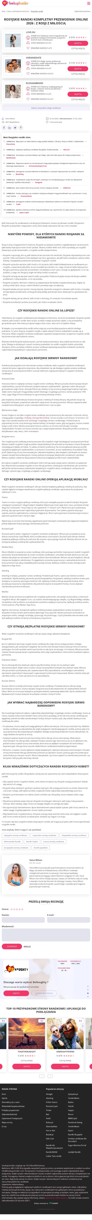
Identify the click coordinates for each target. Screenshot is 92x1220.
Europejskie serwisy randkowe (16, 848)
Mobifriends (10, 158)
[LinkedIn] (9, 128)
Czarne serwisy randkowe (53, 841)
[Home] (15, 3)
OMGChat (66, 188)
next (50, 1076)
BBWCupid (72, 1118)
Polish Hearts (51, 1102)
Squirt (70, 1130)
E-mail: (50, 915)
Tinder (48, 1110)
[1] (11, 909)
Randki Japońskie (41, 848)
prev (41, 1076)
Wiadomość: (8, 926)
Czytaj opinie (27, 1060)
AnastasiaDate (26, 196)
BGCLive (66, 150)
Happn (71, 1110)
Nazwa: (5, 915)
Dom (4, 1094)
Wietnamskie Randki (12, 841)
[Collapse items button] (46, 108)
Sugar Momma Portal (77, 1145)
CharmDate (10, 144)
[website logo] (13, 40)
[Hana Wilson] (15, 874)
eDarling (49, 1098)
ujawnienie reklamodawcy (56, 1198)
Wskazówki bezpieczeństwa (13, 1106)
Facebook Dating (75, 1122)
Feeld (18, 204)
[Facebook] (4, 128)
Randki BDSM (51, 1152)
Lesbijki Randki (74, 1152)
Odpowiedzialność (9, 1114)
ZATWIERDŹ (12, 946)
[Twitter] (15, 128)
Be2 (47, 1114)
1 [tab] (88, 986)
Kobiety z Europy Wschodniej (36, 418)
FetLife (71, 1106)
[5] (22, 909)
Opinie (4, 1098)
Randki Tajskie (32, 841)
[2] (14, 909)
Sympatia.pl (73, 1094)
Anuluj (27, 946)
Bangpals (38, 182)
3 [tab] (88, 993)
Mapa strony (7, 1122)
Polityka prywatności (10, 1110)
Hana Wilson (35, 860)
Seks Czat (50, 1138)
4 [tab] (88, 996)
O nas (4, 1126)
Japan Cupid (24, 212)
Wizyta (77, 43)
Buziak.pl (49, 1134)
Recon (70, 1114)
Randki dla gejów (75, 1134)
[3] (17, 909)
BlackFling (20, 174)
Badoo (71, 1102)
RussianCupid (52, 1106)
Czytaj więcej (78, 48)
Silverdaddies (51, 1126)
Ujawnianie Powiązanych (12, 1118)
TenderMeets (73, 1098)
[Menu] (88, 3)
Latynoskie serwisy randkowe (44, 835)
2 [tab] (88, 990)
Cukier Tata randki (53, 1156)
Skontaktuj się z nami (11, 1102)
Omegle (49, 1094)
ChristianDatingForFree (38, 166)
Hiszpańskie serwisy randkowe (74, 835)
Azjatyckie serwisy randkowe (15, 835)
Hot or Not (50, 1130)
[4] (19, 909)
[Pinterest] (21, 128)
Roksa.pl (49, 1122)
